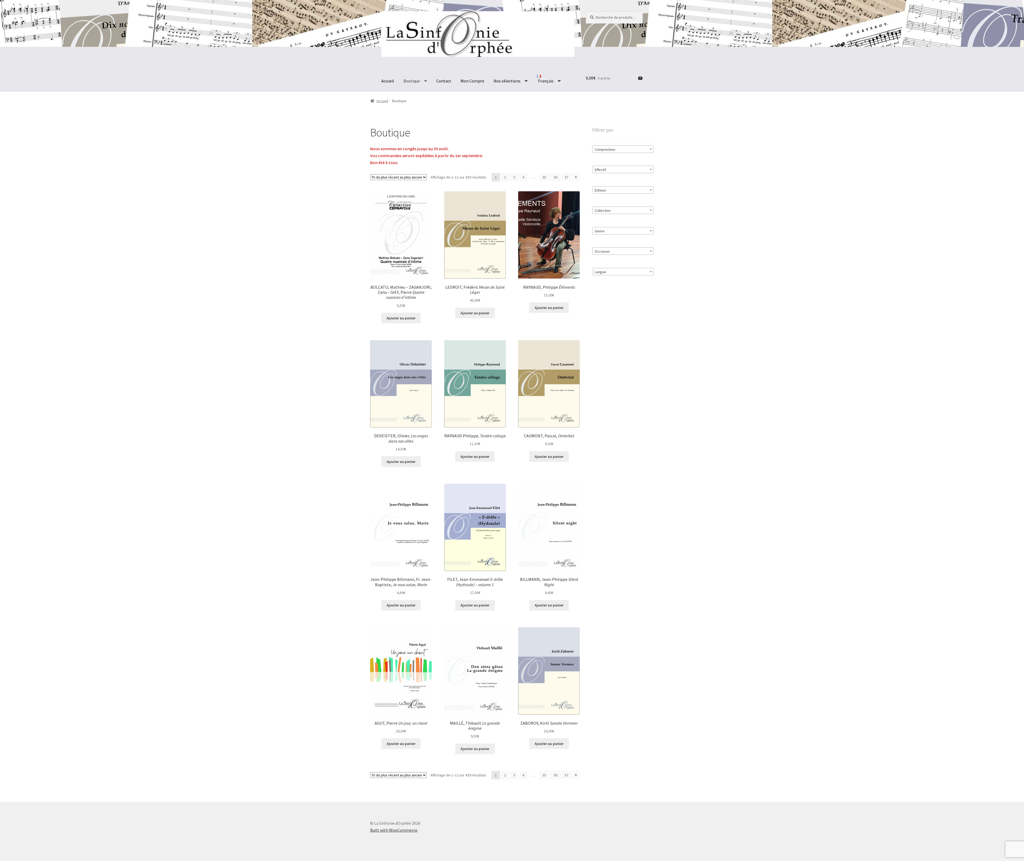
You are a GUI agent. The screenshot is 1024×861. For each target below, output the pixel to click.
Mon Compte (472, 81)
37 (566, 177)
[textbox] (623, 149)
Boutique (411, 81)
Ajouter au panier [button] (401, 318)
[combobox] (623, 149)
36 (555, 177)
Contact (443, 81)
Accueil (387, 81)
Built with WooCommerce (393, 830)
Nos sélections (507, 81)
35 (544, 177)
